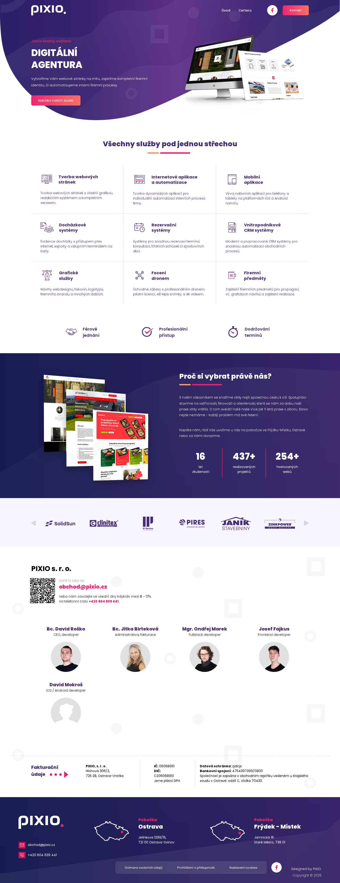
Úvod (226, 10)
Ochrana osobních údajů (143, 867)
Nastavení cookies (243, 867)
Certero (245, 10)
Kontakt (296, 10)
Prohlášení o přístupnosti (196, 867)
